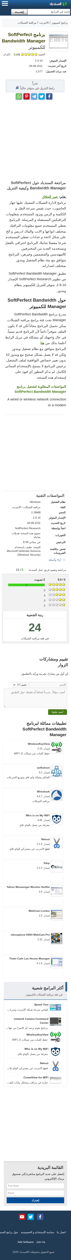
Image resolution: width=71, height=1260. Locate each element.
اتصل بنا (61, 1232)
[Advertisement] (35, 140)
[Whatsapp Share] (19, 95)
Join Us (40, 1241)
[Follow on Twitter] (31, 1216)
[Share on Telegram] (34, 95)
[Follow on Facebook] (40, 1216)
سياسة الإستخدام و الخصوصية (37, 1232)
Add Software (26, 1241)
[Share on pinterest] (26, 95)
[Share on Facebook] (49, 95)
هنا (42, 343)
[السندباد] (48, 5)
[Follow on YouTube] (22, 1216)
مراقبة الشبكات (30, 638)
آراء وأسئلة (55, 559)
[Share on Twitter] (41, 95)
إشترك (35, 1200)
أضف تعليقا (57, 712)
